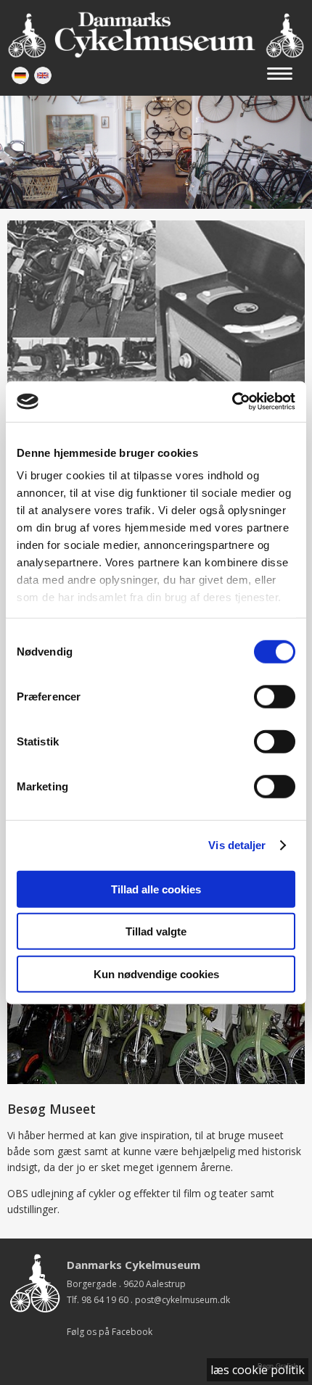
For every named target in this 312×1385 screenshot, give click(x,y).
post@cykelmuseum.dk (182, 1300)
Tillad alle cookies (156, 888)
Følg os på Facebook (109, 1332)
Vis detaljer (237, 845)
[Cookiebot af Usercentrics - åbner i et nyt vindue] (231, 401)
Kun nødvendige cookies (156, 973)
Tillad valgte (156, 931)
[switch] (274, 696)
